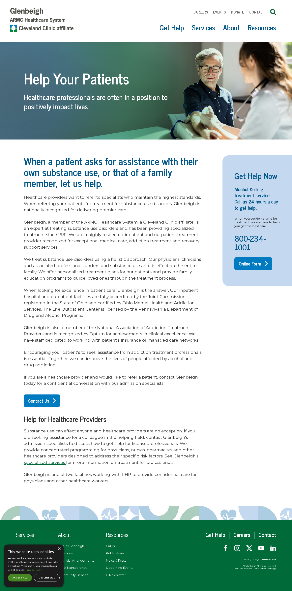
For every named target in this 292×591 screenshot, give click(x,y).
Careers (200, 12)
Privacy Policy (251, 559)
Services (203, 27)
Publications (115, 553)
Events (219, 12)
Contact (257, 12)
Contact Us (38, 400)
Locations (65, 553)
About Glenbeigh (71, 546)
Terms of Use (269, 559)
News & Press (116, 560)
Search (273, 12)
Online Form (250, 263)
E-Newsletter (116, 575)
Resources (262, 27)
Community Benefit (73, 575)
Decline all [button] (47, 577)
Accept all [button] (20, 577)
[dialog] (34, 565)
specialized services (45, 462)
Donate (237, 12)
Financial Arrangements (76, 560)
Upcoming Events (119, 568)
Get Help (172, 27)
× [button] (59, 548)
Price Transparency (72, 568)
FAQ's (110, 546)
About (231, 27)
